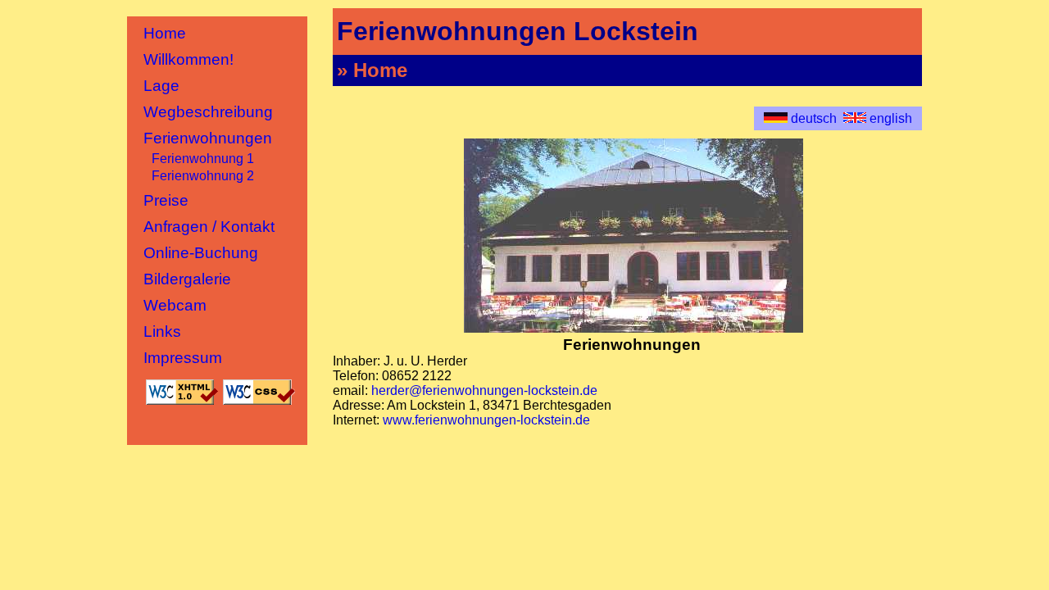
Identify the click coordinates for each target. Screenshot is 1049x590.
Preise (165, 200)
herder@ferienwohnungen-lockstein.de (484, 390)
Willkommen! (188, 59)
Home (164, 33)
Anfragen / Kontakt (209, 226)
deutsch (814, 118)
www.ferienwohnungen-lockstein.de (486, 420)
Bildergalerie (187, 279)
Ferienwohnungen (207, 138)
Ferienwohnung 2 (203, 176)
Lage (161, 85)
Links (162, 331)
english (889, 118)
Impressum (182, 357)
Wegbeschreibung (208, 111)
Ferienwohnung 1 (203, 159)
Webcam (175, 305)
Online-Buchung (200, 252)
